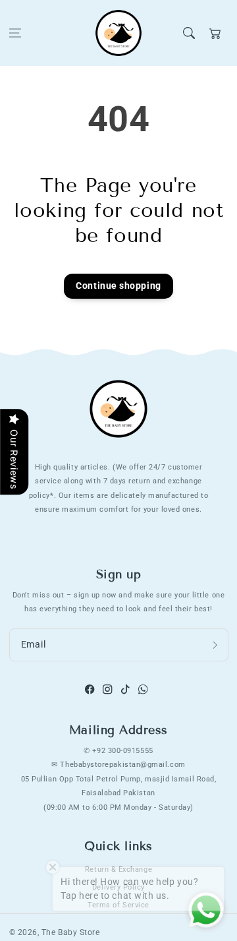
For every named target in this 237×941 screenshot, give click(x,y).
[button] (15, 33)
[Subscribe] (215, 644)
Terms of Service (118, 904)
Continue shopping (118, 285)
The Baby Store (70, 932)
